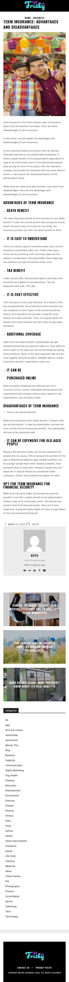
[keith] (29, 524)
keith (35, 524)
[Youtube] (44, 570)
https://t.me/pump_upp (34, 560)
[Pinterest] (39, 570)
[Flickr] (29, 570)
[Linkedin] (34, 570)
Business (39, 17)
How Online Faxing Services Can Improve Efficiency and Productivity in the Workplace (34, 609)
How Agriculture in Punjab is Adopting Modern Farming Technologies (34, 647)
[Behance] (25, 570)
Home (28, 17)
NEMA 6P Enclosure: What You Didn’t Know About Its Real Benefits (34, 684)
